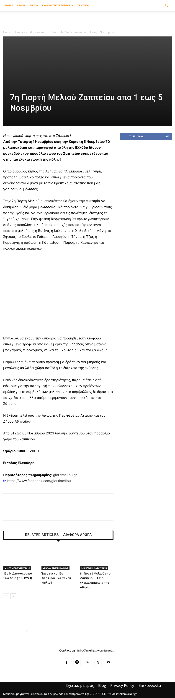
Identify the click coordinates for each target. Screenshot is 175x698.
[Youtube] (108, 662)
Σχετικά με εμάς (80, 685)
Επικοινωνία (150, 685)
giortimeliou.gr (65, 475)
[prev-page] (6, 596)
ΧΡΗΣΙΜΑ (83, 5)
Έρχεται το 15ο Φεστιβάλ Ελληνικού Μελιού (56, 578)
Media (34, 5)
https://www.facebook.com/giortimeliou (39, 481)
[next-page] (13, 596)
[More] (151, 511)
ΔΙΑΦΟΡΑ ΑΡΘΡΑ (77, 535)
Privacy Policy (122, 685)
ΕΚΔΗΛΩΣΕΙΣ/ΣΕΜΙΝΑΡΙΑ (57, 5)
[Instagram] (77, 662)
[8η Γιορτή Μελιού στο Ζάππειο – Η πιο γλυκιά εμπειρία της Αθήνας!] (96, 558)
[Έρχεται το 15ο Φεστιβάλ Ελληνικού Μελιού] (58, 558)
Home (9, 5)
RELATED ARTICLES (42, 535)
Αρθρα (21, 5)
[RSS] (87, 662)
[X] (98, 662)
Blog (102, 685)
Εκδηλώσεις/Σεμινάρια (29, 32)
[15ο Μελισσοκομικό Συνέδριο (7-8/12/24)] (20, 558)
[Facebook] (66, 662)
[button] (166, 5)
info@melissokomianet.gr (96, 650)
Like (166, 136)
